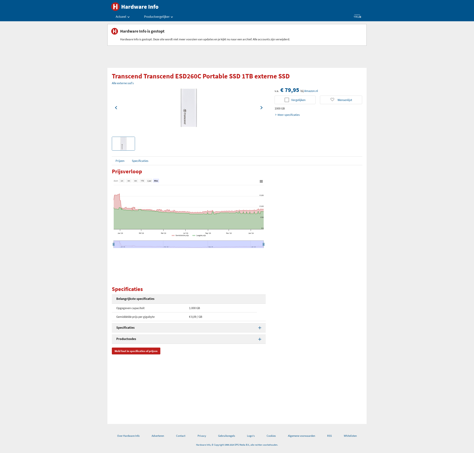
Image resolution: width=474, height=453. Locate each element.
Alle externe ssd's (123, 83)
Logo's (251, 435)
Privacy (202, 435)
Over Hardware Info (128, 435)
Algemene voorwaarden (301, 435)
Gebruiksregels (226, 435)
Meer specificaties (289, 115)
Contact (180, 435)
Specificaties (140, 161)
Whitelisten (350, 435)
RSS (329, 435)
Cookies (271, 435)
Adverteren (158, 435)
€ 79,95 (289, 90)
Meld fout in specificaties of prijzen (136, 351)
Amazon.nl (311, 91)
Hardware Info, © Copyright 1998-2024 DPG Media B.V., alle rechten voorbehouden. (237, 444)
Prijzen (120, 161)
